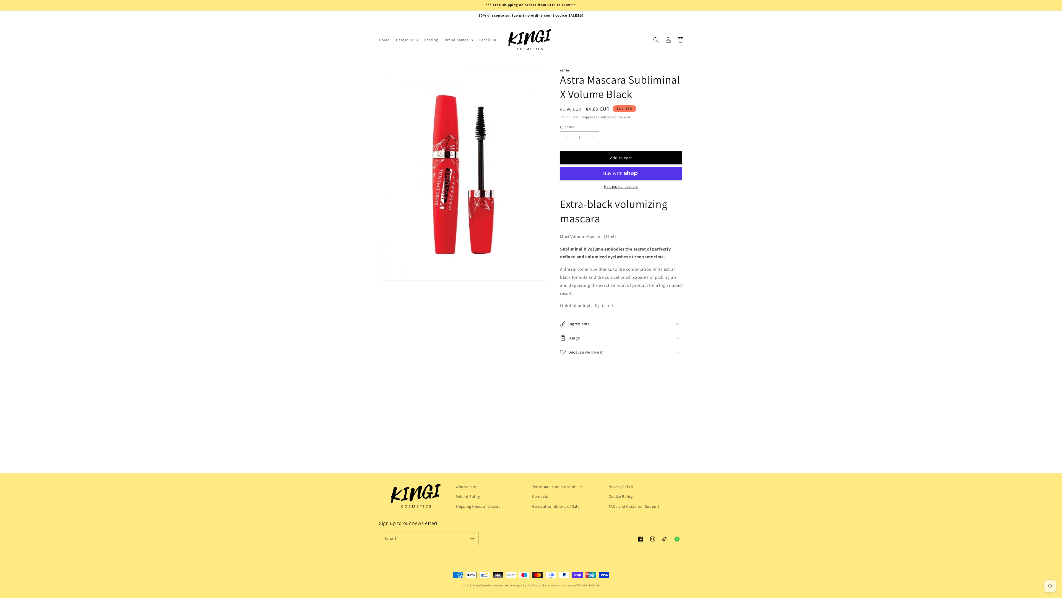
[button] (407, 40)
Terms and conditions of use (557, 486)
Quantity (567, 127)
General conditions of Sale (556, 506)
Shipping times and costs (477, 506)
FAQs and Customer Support (634, 506)
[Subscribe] (472, 538)
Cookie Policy (621, 496)
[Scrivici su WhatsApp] (677, 539)
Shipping (588, 117)
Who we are (465, 486)
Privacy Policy (621, 486)
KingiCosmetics (483, 585)
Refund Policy (467, 496)
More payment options (621, 186)
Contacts (540, 496)
